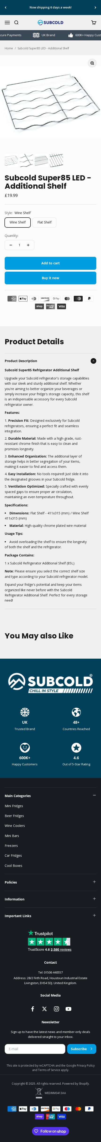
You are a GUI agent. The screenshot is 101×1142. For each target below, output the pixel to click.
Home (9, 48)
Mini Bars (12, 835)
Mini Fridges (14, 806)
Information (14, 899)
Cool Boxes (13, 865)
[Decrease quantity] (11, 245)
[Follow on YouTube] (68, 1009)
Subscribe (79, 1049)
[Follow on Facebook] (32, 1009)
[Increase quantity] (28, 245)
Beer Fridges (14, 815)
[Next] (95, 7)
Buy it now (50, 278)
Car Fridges (13, 855)
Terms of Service (49, 1070)
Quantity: (11, 235)
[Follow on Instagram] (56, 1009)
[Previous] (5, 7)
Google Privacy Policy (80, 1066)
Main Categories (18, 796)
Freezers (11, 845)
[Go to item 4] (56, 160)
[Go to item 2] (26, 160)
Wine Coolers (15, 825)
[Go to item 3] (41, 160)
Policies (11, 882)
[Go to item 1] (11, 160)
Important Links (18, 916)
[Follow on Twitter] (44, 1009)
